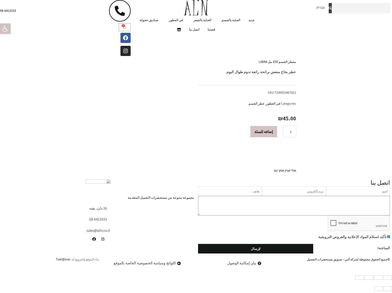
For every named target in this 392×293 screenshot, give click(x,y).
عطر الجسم (256, 103)
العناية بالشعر (202, 20)
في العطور (176, 20)
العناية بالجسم (231, 20)
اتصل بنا (194, 29)
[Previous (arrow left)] (387, 288)
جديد (251, 20)
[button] (5, 28)
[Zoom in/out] (359, 277)
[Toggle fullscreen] (369, 277)
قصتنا (211, 29)
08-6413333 (8, 11)
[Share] (378, 277)
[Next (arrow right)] (378, 288)
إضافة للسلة (263, 131)
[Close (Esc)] (387, 277)
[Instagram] (125, 51)
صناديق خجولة (149, 20)
